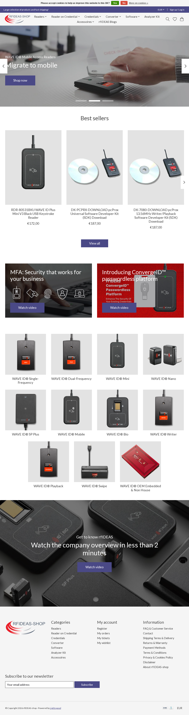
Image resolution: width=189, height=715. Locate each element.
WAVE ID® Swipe (94, 486)
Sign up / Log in (177, 9)
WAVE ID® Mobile (71, 434)
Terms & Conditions (154, 652)
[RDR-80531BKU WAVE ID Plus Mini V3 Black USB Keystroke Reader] (33, 167)
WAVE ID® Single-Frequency (25, 380)
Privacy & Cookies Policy (158, 657)
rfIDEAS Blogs (108, 21)
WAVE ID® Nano (163, 379)
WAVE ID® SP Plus (25, 434)
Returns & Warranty (155, 642)
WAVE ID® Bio (117, 434)
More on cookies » (138, 3)
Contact (148, 633)
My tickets (103, 638)
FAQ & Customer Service (158, 628)
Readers (56, 628)
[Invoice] (171, 708)
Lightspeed (55, 708)
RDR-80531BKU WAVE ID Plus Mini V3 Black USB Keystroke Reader (33, 213)
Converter (57, 642)
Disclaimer (149, 662)
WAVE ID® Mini (117, 379)
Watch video (94, 567)
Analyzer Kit (152, 16)
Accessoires (58, 657)
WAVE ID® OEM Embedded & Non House (140, 488)
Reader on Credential (64, 633)
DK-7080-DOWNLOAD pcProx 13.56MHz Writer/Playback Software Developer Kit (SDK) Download (155, 215)
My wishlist (104, 642)
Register (102, 628)
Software (57, 647)
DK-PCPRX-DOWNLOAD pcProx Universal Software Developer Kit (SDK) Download (95, 213)
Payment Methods (154, 647)
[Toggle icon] (167, 19)
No (124, 3)
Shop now (20, 80)
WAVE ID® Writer (163, 434)
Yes (115, 3)
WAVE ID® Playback (48, 486)
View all (94, 243)
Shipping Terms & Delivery (158, 638)
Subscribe (87, 684)
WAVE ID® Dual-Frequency (71, 379)
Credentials (58, 638)
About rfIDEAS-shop (156, 667)
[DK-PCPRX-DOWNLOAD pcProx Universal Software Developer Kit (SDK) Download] (94, 167)
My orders (103, 633)
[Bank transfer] (165, 708)
